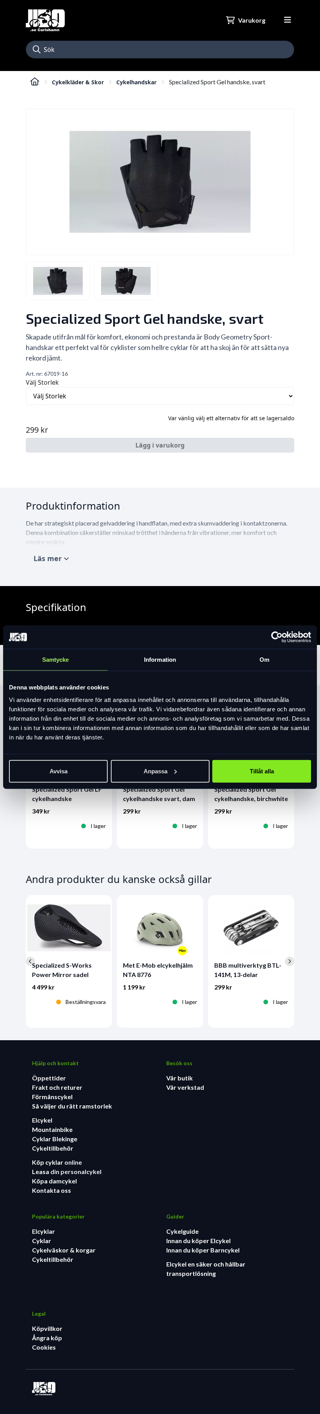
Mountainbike (52, 1129)
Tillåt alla (262, 770)
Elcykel (42, 1120)
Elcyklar (43, 1231)
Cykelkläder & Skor (78, 82)
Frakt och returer (57, 1087)
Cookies (44, 1347)
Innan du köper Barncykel (203, 1250)
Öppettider (49, 1078)
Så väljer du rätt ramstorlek (72, 1106)
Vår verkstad (185, 1087)
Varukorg (251, 20)
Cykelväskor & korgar (64, 1250)
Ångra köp (47, 1337)
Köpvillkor (47, 1328)
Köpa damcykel (54, 1181)
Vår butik (179, 1078)
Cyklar (41, 1240)
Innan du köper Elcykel (198, 1240)
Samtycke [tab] (55, 659)
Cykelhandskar (136, 82)
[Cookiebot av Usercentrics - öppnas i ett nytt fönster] (277, 637)
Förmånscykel (52, 1096)
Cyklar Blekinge (54, 1138)
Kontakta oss (51, 1190)
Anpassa (155, 770)
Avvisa (59, 770)
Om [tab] (264, 659)
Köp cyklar (48, 1162)
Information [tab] (160, 659)
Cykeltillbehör (52, 1148)
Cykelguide (182, 1231)
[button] (37, 49)
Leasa (41, 1171)
